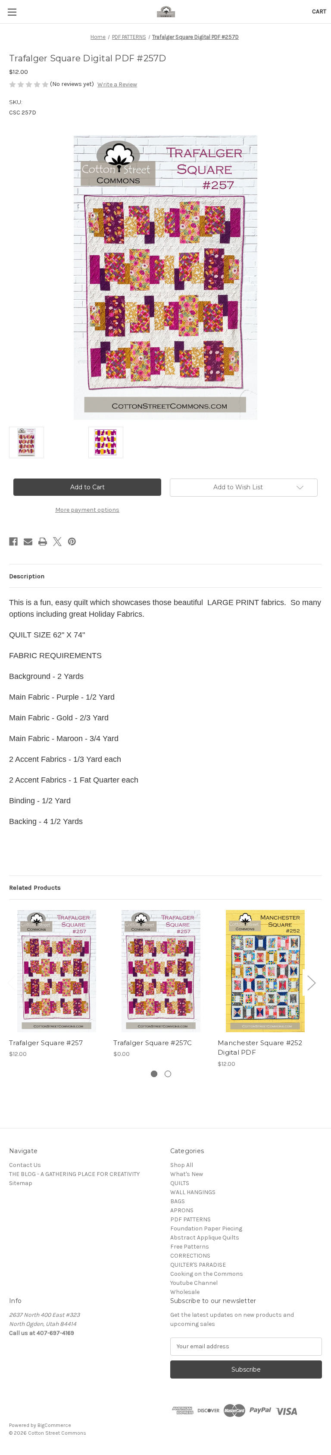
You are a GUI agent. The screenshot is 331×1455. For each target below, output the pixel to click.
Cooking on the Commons (206, 1273)
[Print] (42, 542)
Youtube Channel (194, 1283)
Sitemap (20, 1183)
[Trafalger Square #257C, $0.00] (161, 971)
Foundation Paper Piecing (206, 1228)
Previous (11, 983)
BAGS (177, 1201)
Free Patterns (189, 1246)
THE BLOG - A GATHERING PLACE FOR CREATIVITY (74, 1174)
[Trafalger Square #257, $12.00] (56, 971)
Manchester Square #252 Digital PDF (260, 1048)
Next (311, 983)
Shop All (181, 1165)
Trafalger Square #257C (152, 1043)
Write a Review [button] (117, 84)
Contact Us (25, 1165)
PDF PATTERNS (190, 1219)
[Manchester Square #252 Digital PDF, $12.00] (265, 971)
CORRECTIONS (190, 1255)
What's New (186, 1174)
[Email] (28, 542)
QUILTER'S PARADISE (198, 1264)
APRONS (182, 1210)
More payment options (87, 510)
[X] (57, 542)
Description (26, 576)
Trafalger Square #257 (46, 1043)
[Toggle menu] (12, 12)
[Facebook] (13, 542)
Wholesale (185, 1292)
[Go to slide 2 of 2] (168, 1074)
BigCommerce (54, 1425)
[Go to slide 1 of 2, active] (154, 1074)
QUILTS (179, 1183)
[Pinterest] (72, 542)
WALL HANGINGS (192, 1192)
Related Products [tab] (35, 887)
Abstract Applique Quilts (204, 1237)
